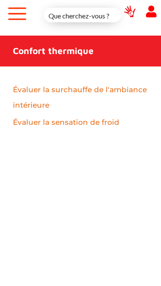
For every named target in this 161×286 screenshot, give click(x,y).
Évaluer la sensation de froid (66, 122)
